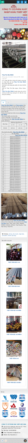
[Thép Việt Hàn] (14, 6)
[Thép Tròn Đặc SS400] (14, 55)
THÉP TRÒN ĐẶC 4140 (14, 262)
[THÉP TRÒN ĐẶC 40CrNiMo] (14, 300)
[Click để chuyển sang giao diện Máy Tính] (6, 440)
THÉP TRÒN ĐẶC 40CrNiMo (14, 310)
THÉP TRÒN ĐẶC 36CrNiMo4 (14, 334)
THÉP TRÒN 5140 (14, 358)
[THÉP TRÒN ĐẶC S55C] (14, 276)
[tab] (3, 102)
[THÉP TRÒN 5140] (14, 348)
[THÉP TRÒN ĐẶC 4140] (14, 252)
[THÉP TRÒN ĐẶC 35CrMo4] (14, 372)
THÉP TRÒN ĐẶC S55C (14, 286)
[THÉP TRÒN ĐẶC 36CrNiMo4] (14, 324)
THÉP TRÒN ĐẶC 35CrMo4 (14, 382)
